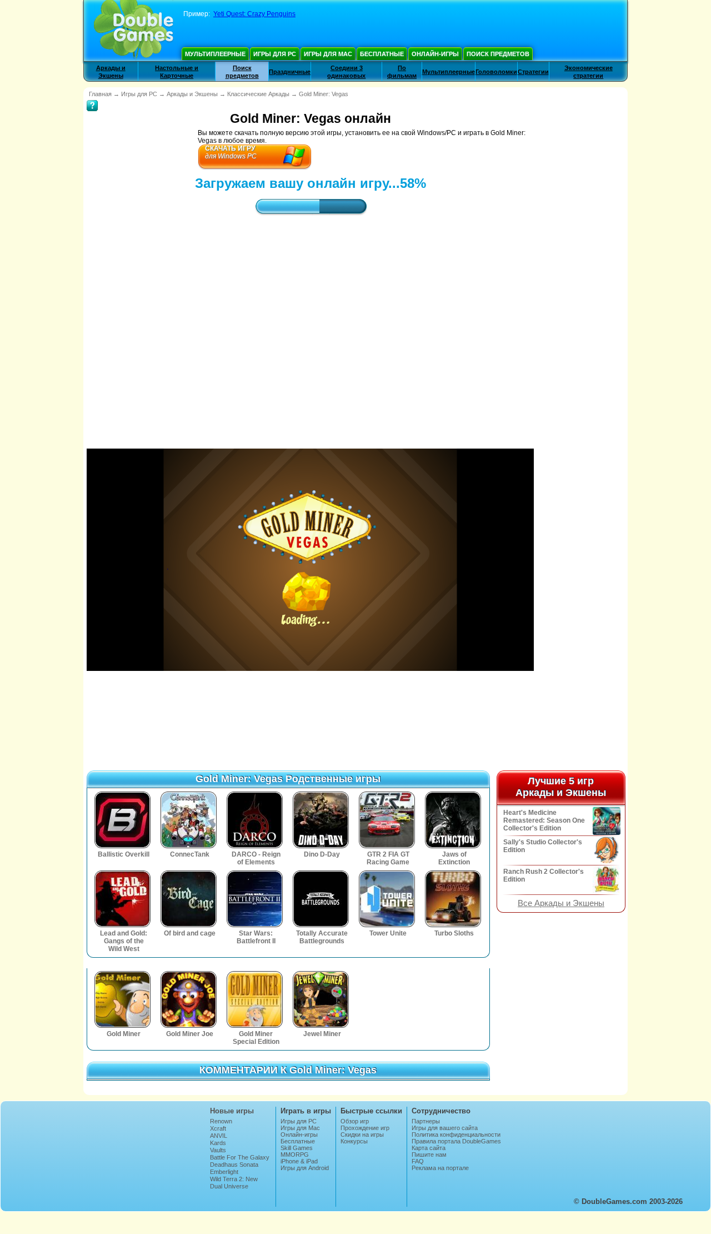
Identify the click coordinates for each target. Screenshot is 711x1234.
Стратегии (533, 71)
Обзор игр (355, 1121)
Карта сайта (428, 1148)
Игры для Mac (328, 54)
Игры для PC (274, 54)
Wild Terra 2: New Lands (234, 1182)
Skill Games (297, 1148)
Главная (100, 94)
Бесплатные (382, 54)
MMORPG (295, 1154)
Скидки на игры (362, 1134)
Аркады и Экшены (192, 94)
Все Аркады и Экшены (561, 903)
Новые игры (232, 1111)
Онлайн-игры (435, 54)
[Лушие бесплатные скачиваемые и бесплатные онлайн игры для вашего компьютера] (133, 30)
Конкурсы (354, 1141)
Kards (218, 1143)
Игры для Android (305, 1168)
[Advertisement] (310, 321)
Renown (221, 1121)
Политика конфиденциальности (456, 1134)
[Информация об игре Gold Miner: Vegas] (92, 98)
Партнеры (426, 1121)
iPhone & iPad (299, 1161)
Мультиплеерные (215, 54)
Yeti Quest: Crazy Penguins (254, 14)
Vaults (218, 1150)
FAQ (418, 1161)
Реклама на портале (440, 1168)
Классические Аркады (258, 94)
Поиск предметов (498, 54)
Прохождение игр (365, 1127)
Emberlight (224, 1171)
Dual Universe (229, 1186)
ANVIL (218, 1135)
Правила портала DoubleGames (456, 1141)
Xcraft (218, 1128)
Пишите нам (429, 1154)
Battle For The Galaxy (239, 1157)
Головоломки (496, 71)
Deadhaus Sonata (234, 1164)
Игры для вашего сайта (445, 1127)
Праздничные (290, 71)
